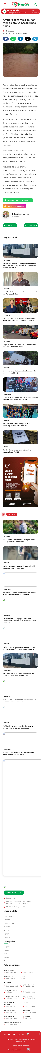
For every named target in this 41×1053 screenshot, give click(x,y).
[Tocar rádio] (4, 11)
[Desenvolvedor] (28, 1049)
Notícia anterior (10, 225)
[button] (5, 4)
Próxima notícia (30, 225)
